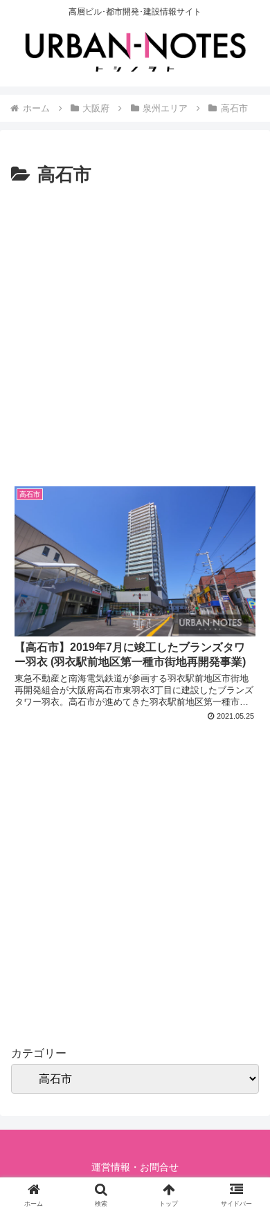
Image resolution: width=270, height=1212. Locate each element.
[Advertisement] (135, 333)
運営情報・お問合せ (135, 1167)
